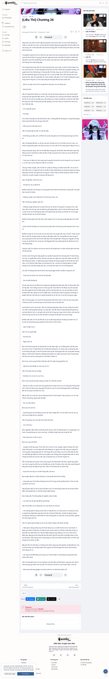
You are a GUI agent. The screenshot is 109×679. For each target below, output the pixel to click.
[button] (3, 3)
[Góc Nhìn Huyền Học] (89, 102)
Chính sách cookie (10, 674)
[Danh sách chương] (36, 37)
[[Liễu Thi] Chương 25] (36, 586)
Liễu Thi (88, 57)
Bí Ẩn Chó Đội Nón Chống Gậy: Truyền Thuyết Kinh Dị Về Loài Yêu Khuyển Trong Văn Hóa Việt (96, 84)
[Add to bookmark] (105, 15)
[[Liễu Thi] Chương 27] (66, 586)
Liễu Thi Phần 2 (91, 31)
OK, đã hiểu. (25, 674)
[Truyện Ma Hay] (89, 110)
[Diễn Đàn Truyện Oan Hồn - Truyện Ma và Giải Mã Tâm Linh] (11, 3)
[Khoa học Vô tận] (100, 102)
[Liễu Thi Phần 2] (94, 20)
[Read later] (76, 31)
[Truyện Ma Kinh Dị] (100, 110)
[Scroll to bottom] (105, 675)
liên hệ (32, 611)
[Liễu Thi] (24, 593)
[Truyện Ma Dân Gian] (100, 106)
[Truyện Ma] (89, 106)
